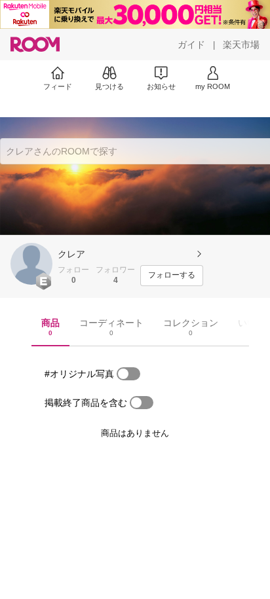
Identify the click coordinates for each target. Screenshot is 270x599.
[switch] (128, 373)
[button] (31, 264)
